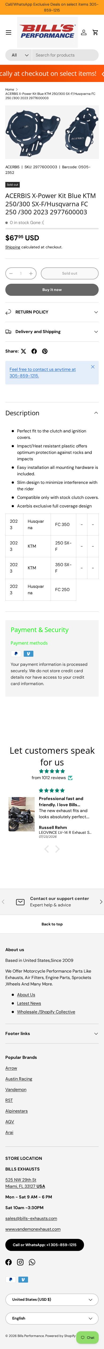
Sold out (69, 273)
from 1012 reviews (49, 777)
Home (9, 89)
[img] (52, 771)
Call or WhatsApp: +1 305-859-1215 (45, 1244)
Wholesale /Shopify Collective (46, 1012)
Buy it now (52, 289)
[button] (95, 32)
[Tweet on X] (23, 351)
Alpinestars (16, 1111)
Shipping (12, 247)
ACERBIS (12, 167)
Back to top (52, 924)
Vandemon (15, 1089)
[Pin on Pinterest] (44, 351)
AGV (9, 1121)
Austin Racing (18, 1079)
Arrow (11, 1068)
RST (9, 1100)
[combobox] (52, 55)
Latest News (29, 1003)
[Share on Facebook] (34, 351)
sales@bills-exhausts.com (31, 1218)
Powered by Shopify (60, 1336)
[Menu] (8, 32)
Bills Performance (31, 1336)
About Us (26, 994)
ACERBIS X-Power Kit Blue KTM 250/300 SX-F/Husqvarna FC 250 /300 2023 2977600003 (50, 96)
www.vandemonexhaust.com (33, 1229)
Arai (9, 1132)
